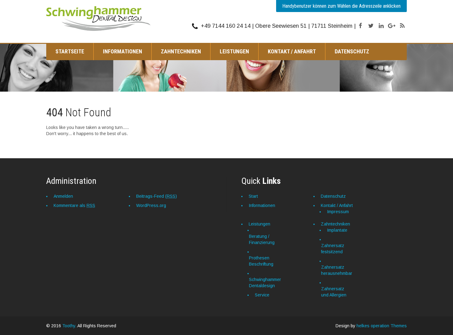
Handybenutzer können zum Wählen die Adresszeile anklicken (341, 6)
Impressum (338, 211)
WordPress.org (151, 205)
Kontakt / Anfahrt (292, 51)
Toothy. (69, 325)
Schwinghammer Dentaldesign (265, 282)
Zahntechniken (181, 51)
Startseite (69, 51)
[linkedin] (381, 26)
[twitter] (370, 26)
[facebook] (360, 26)
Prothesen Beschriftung (261, 261)
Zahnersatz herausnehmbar (336, 270)
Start (253, 196)
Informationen (122, 51)
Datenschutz (352, 51)
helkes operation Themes (382, 325)
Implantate (337, 230)
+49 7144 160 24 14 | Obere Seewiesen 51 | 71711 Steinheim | (278, 26)
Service (262, 294)
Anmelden (63, 196)
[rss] (402, 26)
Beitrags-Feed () (156, 196)
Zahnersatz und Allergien (333, 291)
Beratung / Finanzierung (262, 239)
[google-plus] (391, 26)
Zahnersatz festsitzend (332, 248)
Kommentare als (74, 205)
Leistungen (234, 51)
